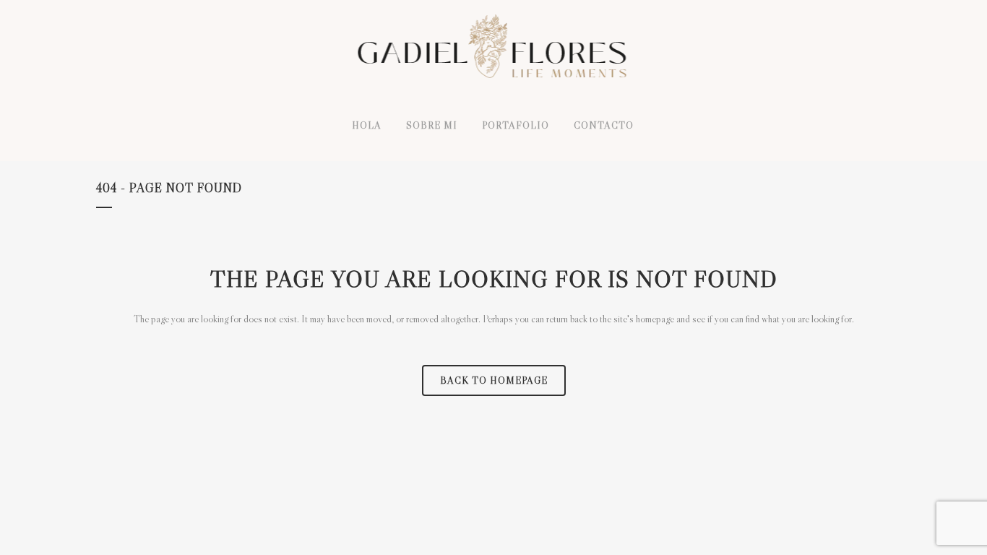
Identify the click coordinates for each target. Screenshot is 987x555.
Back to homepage (494, 380)
